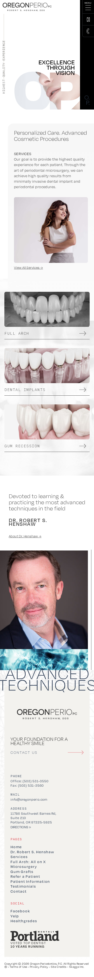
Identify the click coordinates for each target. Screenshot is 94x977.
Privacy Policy (39, 966)
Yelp (14, 916)
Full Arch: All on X (28, 861)
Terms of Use (18, 966)
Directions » (20, 827)
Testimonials (23, 886)
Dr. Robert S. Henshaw (32, 852)
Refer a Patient (25, 876)
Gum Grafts (21, 871)
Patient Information (30, 881)
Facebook (20, 911)
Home (16, 846)
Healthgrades (23, 921)
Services (19, 856)
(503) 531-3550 (35, 781)
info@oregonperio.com (28, 799)
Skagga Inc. (76, 966)
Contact (18, 891)
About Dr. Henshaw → (25, 536)
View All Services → (28, 267)
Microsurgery (23, 866)
